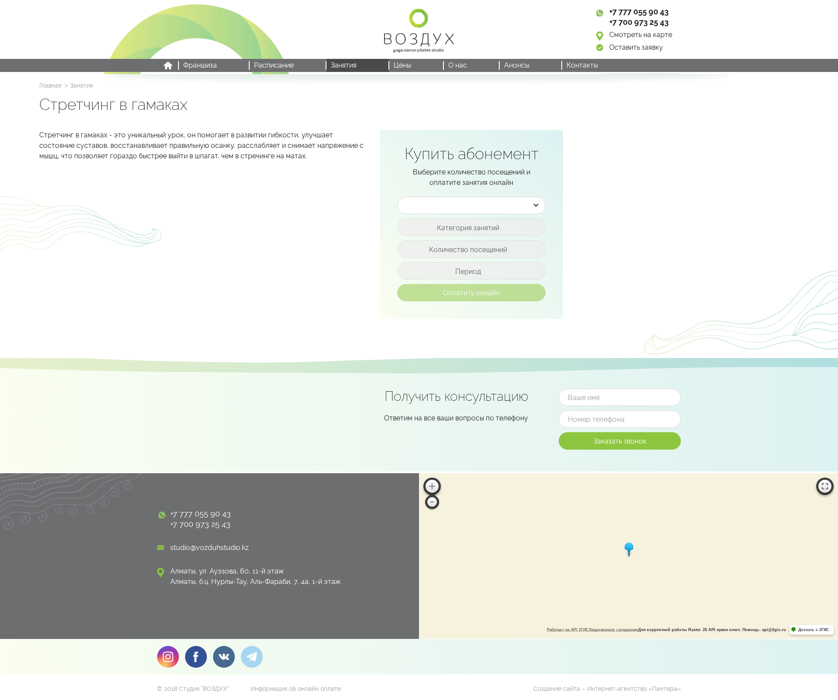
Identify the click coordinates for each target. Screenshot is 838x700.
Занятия (344, 65)
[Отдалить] (432, 502)
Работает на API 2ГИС (568, 630)
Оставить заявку (636, 47)
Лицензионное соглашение (613, 630)
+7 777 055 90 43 (639, 11)
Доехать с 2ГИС (813, 630)
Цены (402, 65)
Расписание (274, 65)
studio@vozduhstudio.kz (209, 547)
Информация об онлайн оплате (296, 688)
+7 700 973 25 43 (639, 22)
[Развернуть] (824, 486)
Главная (50, 85)
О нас (457, 65)
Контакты (582, 65)
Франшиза (200, 65)
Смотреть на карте (640, 35)
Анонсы (516, 65)
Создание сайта (556, 688)
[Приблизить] (432, 486)
